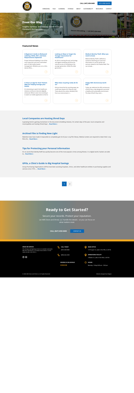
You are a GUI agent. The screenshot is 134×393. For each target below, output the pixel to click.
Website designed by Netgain (104, 274)
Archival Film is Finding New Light (39, 133)
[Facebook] (26, 257)
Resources (99, 9)
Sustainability (88, 9)
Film (54, 9)
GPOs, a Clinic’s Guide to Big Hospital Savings (45, 163)
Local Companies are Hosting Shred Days (43, 118)
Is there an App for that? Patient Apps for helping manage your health (35, 84)
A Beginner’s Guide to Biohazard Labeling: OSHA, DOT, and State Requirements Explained (35, 55)
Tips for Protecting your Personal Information (46, 148)
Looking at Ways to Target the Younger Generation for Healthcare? (65, 55)
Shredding (46, 9)
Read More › (53, 124)
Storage (70, 9)
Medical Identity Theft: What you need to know (96, 55)
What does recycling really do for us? (66, 83)
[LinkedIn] (23, 257)
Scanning (61, 9)
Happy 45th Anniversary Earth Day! (95, 83)
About (78, 9)
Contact (109, 9)
